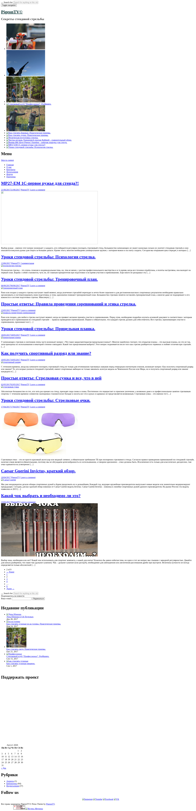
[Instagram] (87, 799)
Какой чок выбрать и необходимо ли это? (41, 495)
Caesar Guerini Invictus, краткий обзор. (38, 470)
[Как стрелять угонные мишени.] (25, 130)
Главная (10, 165)
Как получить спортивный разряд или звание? (46, 353)
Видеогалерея (12, 786)
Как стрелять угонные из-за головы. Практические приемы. (33, 624)
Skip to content (7, 160)
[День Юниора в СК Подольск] (25, 49)
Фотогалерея (12, 172)
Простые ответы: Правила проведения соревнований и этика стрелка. (68, 303)
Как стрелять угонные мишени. (20, 663)
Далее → (10, 589)
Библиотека (11, 783)
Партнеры (11, 177)
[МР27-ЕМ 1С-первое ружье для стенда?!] (25, 145)
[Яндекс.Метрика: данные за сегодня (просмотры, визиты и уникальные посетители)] (34, 809)
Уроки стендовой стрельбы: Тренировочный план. (49, 279)
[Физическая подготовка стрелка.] (22, 138)
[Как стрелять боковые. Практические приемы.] (28, 133)
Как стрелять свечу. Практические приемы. (26, 649)
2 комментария (27, 263)
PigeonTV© (12, 11)
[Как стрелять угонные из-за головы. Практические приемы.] (25, 75)
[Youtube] (98, 799)
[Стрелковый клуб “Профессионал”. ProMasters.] (28, 104)
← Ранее (10, 572)
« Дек (3, 768)
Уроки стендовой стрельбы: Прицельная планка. (48, 328)
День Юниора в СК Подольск (19, 617)
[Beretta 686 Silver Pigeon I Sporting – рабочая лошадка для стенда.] (36, 142)
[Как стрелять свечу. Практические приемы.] (25, 101)
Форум (9, 174)
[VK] (116, 799)
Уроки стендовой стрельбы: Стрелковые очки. (45, 400)
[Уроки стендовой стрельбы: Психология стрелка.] (29, 147)
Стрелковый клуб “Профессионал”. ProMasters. (27, 656)
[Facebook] (108, 799)
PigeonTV (25, 190)
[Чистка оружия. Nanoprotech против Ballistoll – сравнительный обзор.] (39, 140)
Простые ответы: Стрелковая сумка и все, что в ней (51, 378)
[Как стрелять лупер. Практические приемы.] (27, 135)
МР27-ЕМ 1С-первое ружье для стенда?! (40, 183)
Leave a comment (37, 190)
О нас (9, 167)
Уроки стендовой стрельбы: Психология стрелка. (48, 256)
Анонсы (10, 781)
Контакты (10, 169)
